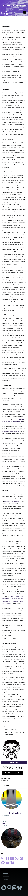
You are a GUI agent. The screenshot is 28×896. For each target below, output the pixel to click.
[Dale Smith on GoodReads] (9, 890)
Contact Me (6, 876)
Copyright (5, 879)
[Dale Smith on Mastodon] (14, 890)
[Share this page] (3, 859)
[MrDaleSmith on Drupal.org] (4, 890)
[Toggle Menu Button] (25, 12)
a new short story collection (12, 501)
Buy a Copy (14, 763)
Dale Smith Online (6, 13)
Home (3, 19)
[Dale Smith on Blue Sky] (19, 890)
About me (5, 873)
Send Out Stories (12, 19)
